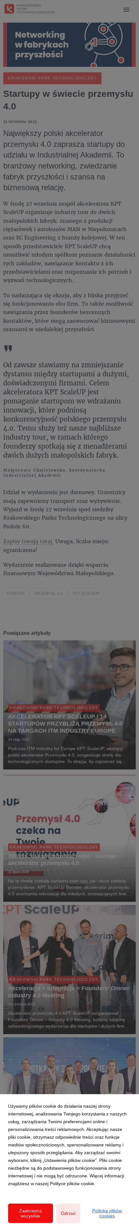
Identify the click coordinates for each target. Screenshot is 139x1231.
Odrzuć (68, 1213)
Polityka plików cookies (107, 1213)
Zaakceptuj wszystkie (30, 1213)
